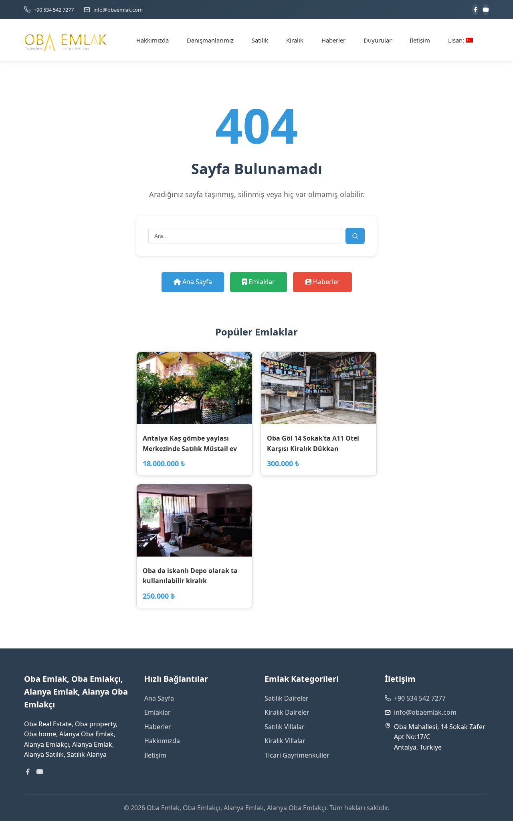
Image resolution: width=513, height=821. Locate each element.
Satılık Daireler (287, 698)
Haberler (333, 40)
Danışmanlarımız (210, 40)
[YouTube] (486, 9)
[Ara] (355, 236)
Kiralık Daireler (287, 712)
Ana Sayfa (196, 281)
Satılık (260, 40)
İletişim (420, 40)
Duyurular (378, 40)
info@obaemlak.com (425, 712)
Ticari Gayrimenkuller (297, 755)
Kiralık (294, 40)
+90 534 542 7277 (420, 698)
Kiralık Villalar (285, 740)
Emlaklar (261, 281)
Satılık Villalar (285, 726)
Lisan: (457, 40)
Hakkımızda (152, 40)
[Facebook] (475, 9)
